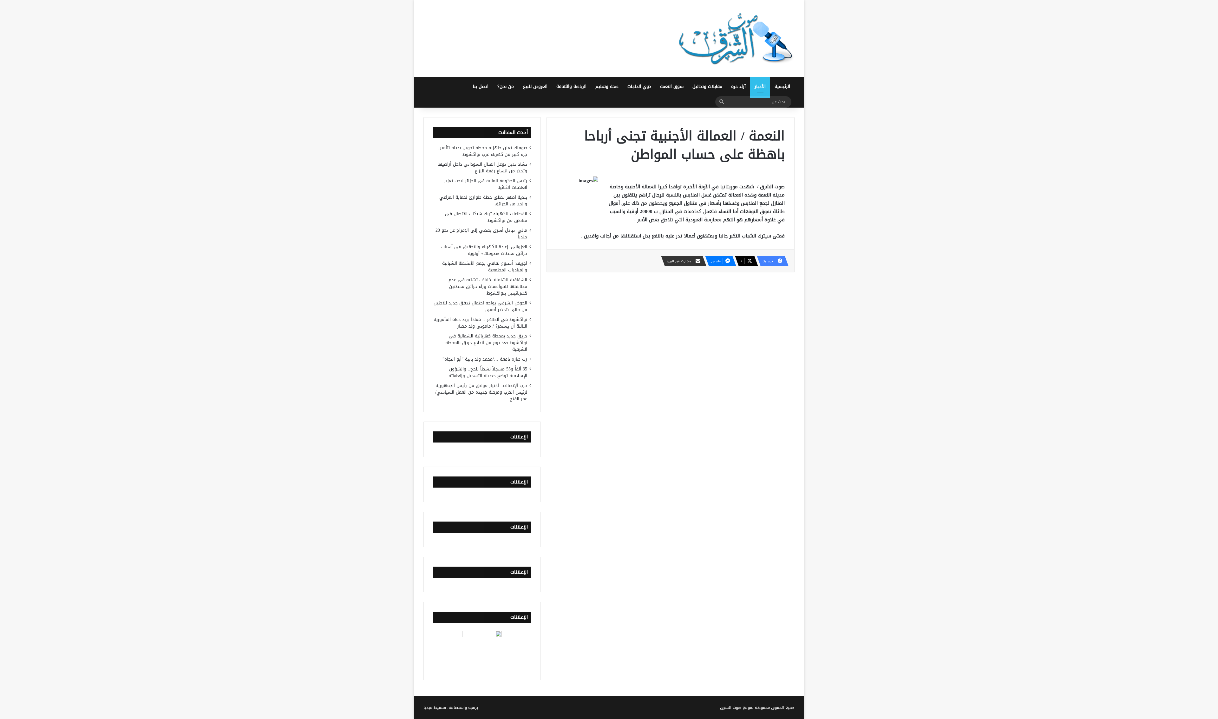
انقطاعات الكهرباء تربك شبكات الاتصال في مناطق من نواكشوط (486, 217)
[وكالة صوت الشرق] (736, 38)
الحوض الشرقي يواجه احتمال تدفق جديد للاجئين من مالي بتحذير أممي (480, 306)
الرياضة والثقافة (571, 86)
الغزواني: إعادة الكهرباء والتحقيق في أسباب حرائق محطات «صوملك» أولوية (484, 250)
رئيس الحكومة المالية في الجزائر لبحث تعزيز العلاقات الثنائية (485, 184)
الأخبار (760, 86)
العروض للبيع (535, 86)
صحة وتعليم (607, 86)
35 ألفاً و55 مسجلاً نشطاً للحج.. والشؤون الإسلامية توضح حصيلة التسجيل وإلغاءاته (488, 372)
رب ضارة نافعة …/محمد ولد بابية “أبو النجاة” (484, 359)
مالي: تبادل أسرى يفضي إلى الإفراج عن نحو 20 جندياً (481, 233)
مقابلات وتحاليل (707, 86)
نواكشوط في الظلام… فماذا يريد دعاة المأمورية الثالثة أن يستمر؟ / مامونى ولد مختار (480, 323)
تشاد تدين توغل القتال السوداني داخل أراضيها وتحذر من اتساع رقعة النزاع (482, 167)
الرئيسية (782, 86)
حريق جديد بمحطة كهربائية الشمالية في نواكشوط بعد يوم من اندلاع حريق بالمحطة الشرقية (486, 342)
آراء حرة (738, 86)
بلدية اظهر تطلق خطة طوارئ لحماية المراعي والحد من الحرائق (483, 200)
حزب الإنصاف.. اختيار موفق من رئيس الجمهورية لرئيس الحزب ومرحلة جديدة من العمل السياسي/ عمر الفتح (481, 392)
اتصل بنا (480, 86)
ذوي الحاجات (639, 86)
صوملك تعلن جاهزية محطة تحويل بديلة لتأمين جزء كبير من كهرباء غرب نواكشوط (482, 151)
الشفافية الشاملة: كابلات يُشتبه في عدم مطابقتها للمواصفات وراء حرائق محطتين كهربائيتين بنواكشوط (488, 286)
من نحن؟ (505, 86)
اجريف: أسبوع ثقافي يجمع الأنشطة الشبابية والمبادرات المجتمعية (484, 266)
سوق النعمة (672, 86)
